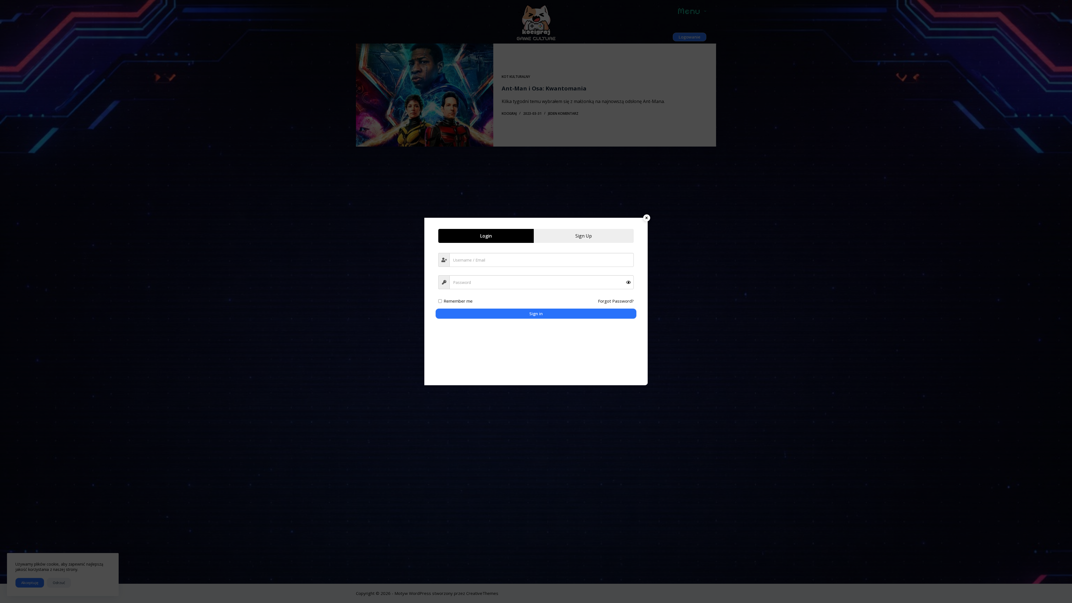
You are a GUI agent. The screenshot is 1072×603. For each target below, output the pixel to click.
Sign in (536, 313)
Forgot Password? (616, 301)
